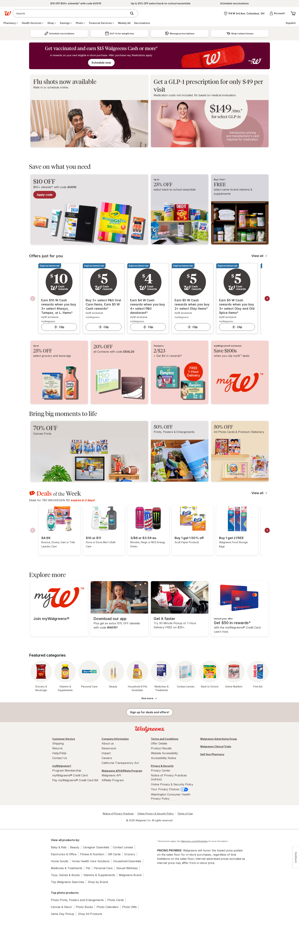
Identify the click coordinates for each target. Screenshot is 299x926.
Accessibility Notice (163, 758)
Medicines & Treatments (66, 868)
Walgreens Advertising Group (218, 738)
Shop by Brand (98, 882)
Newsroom (109, 748)
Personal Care (103, 868)
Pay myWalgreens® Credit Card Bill (75, 780)
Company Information (115, 738)
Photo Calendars (108, 907)
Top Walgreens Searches (67, 882)
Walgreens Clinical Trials (215, 746)
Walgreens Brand (130, 875)
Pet (88, 868)
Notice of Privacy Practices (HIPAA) (169, 777)
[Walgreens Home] (7, 13)
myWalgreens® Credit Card (70, 775)
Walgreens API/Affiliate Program (122, 770)
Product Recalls (161, 748)
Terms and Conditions (164, 738)
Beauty (74, 847)
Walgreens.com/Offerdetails (194, 841)
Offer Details (159, 743)
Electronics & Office (63, 854)
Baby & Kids (58, 847)
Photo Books (84, 907)
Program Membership (66, 770)
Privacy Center (160, 770)
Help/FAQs (59, 753)
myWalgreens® (61, 765)
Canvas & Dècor (61, 907)
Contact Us (59, 758)
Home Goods (59, 861)
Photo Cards (115, 900)
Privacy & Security (162, 765)
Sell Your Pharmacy (212, 754)
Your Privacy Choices (165, 789)
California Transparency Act (120, 763)
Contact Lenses (123, 847)
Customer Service (63, 738)
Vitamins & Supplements (99, 875)
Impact (106, 753)
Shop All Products (90, 914)
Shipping (58, 743)
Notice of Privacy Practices (118, 813)
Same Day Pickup (62, 914)
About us (108, 743)
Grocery (129, 854)
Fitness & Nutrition (92, 854)
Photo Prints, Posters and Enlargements (77, 900)
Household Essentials (127, 861)
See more (147, 698)
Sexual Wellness (127, 868)
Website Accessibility (164, 753)
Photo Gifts (129, 907)
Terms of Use (185, 813)
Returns (57, 748)
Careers (107, 758)
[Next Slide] (267, 298)
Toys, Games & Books (65, 875)
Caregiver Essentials (96, 847)
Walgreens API (111, 775)
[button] (277, 13)
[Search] (133, 13)
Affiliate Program (113, 780)
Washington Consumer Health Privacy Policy (170, 796)
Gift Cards (114, 854)
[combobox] (71, 13)
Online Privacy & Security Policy (172, 784)
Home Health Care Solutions (91, 861)
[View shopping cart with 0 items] (293, 13)
